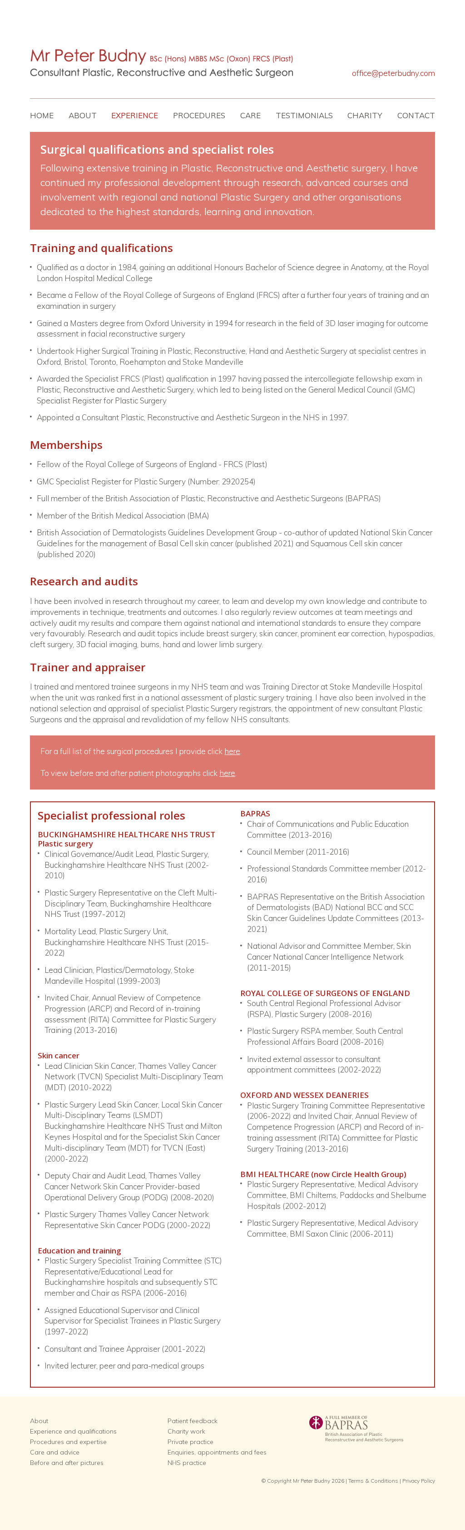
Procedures (199, 115)
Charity (364, 115)
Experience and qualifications (73, 1431)
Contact (416, 115)
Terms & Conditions (373, 1480)
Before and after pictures (67, 1463)
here (232, 751)
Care (250, 115)
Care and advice (54, 1452)
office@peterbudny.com (393, 73)
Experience (134, 115)
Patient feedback (193, 1421)
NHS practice (187, 1463)
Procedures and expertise (68, 1442)
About (83, 115)
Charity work (186, 1431)
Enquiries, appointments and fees (217, 1452)
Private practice (190, 1442)
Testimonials (304, 115)
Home (42, 115)
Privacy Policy (418, 1480)
